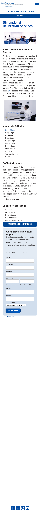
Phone (8, 296)
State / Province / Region (27, 285)
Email (8, 289)
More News (11, 317)
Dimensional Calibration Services (18, 24)
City (7, 285)
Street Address (10, 278)
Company (10, 264)
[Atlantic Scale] (12, 4)
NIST (10, 91)
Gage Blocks (10, 130)
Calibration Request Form (20, 224)
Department (10, 303)
